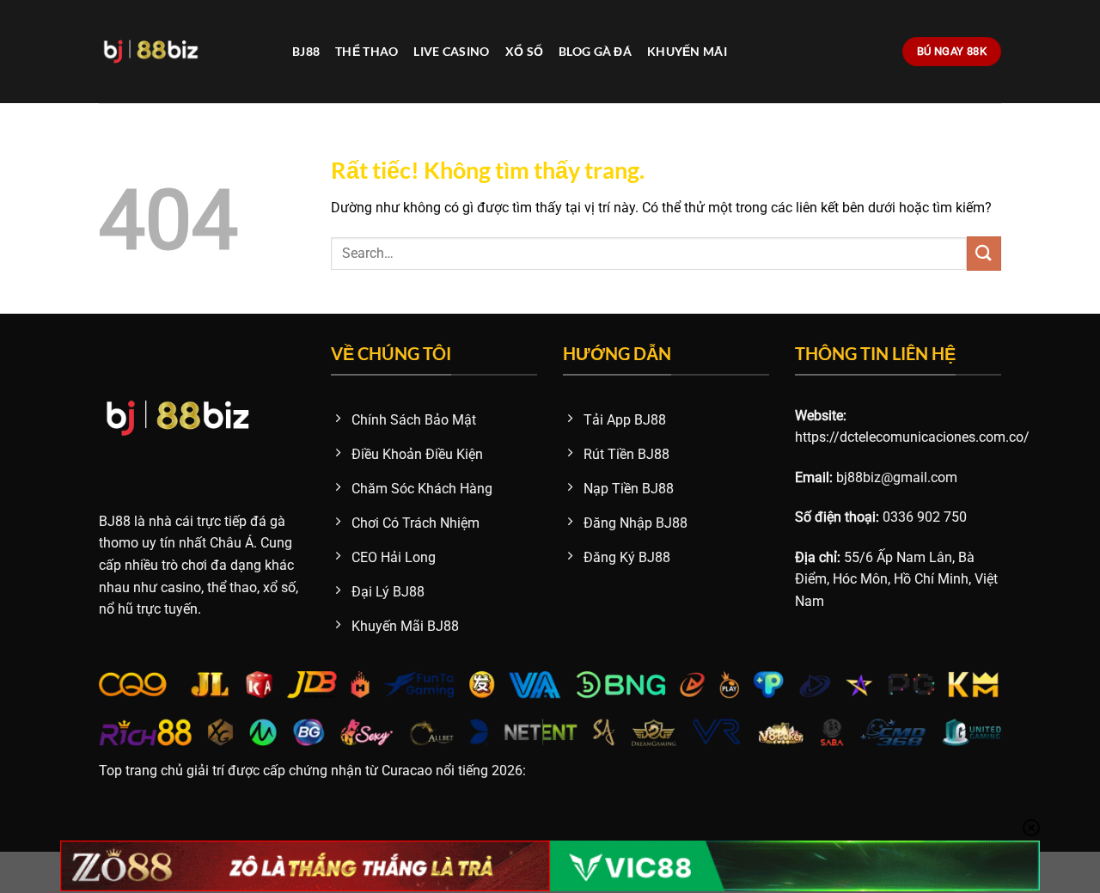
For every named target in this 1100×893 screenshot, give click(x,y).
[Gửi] (984, 253)
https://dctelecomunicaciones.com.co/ (912, 437)
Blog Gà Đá (595, 51)
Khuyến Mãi (687, 51)
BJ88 (306, 51)
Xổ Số (524, 51)
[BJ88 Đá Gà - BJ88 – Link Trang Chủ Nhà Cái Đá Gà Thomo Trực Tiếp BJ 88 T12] (182, 51)
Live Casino (451, 51)
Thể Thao (366, 51)
